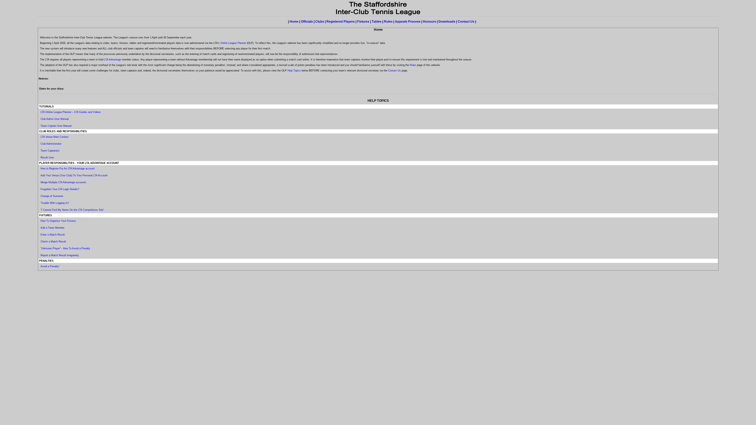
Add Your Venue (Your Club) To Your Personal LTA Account (74, 175)
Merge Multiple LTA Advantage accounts (63, 182)
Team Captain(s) (50, 150)
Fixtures (363, 21)
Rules (388, 21)
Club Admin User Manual (55, 118)
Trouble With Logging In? (55, 202)
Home (294, 21)
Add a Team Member (52, 227)
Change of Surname (52, 196)
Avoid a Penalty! (50, 266)
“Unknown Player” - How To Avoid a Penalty (65, 248)
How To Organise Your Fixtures (58, 220)
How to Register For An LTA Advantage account (67, 168)
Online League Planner (233, 43)
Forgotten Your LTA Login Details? (60, 189)
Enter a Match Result (53, 234)
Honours (429, 21)
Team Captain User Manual (56, 125)
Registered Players (340, 21)
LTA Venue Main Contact (55, 136)
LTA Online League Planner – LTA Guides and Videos (71, 112)
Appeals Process (408, 21)
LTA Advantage (112, 59)
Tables (377, 21)
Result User (47, 157)
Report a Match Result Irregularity (60, 255)
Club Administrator (51, 143)
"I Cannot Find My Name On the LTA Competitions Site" (72, 209)
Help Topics (294, 70)
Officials (307, 21)
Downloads (446, 21)
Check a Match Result (53, 241)
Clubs (319, 21)
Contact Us (466, 21)
